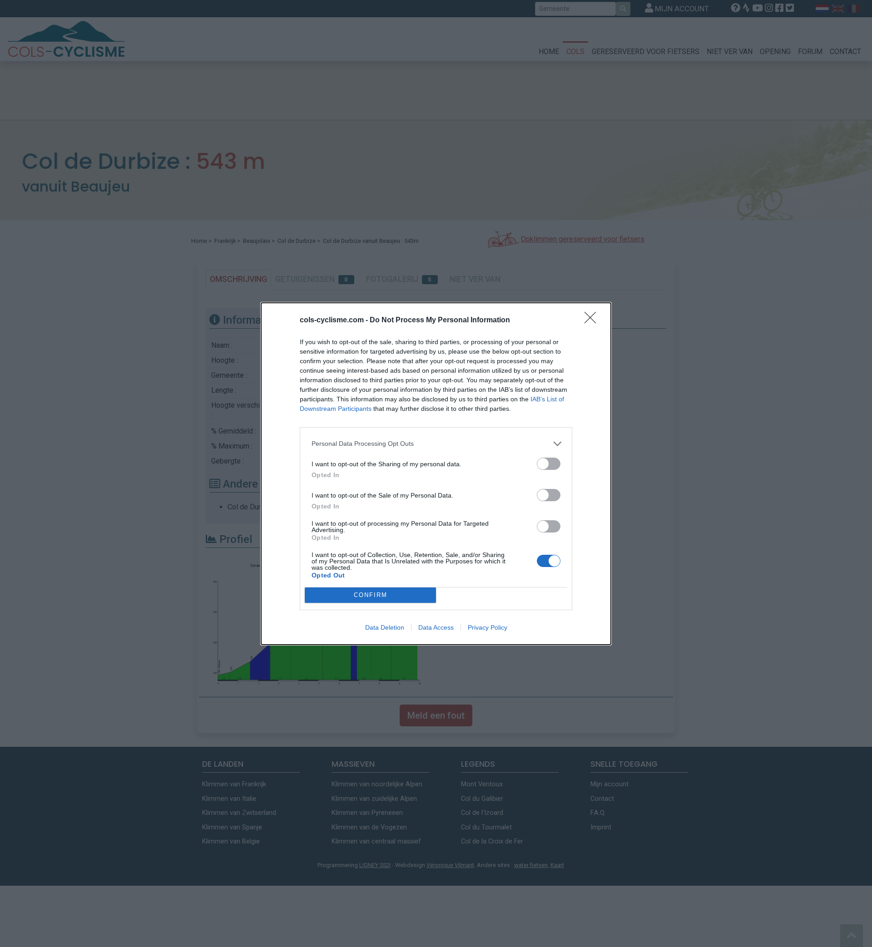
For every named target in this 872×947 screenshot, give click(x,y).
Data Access (436, 627)
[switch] (548, 464)
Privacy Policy (487, 627)
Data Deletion (384, 627)
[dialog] (436, 474)
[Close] (593, 320)
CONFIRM (370, 595)
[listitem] (436, 444)
